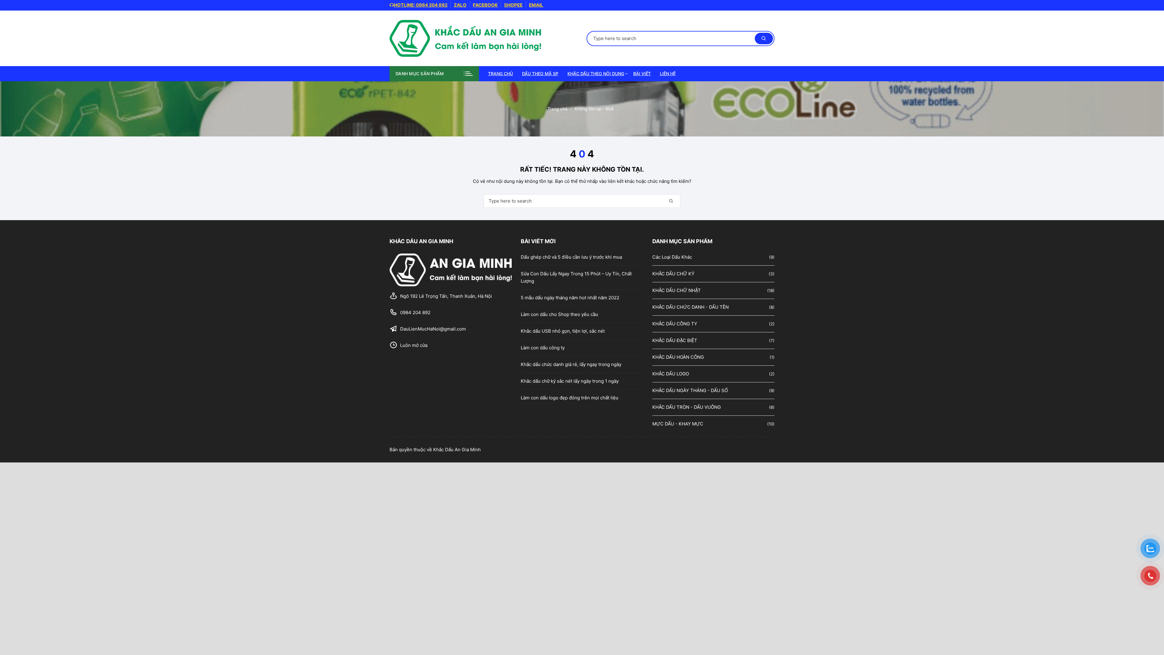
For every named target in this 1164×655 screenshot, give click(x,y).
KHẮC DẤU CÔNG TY (674, 324)
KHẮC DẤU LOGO (670, 374)
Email (536, 5)
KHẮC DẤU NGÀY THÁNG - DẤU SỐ (690, 390)
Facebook (485, 5)
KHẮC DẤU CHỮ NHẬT (676, 290)
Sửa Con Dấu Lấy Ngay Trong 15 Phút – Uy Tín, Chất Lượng (576, 277)
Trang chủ (500, 73)
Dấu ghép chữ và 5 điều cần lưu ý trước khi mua (571, 257)
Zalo (460, 5)
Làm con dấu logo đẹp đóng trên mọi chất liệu (569, 398)
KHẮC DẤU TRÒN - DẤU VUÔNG (686, 407)
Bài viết (642, 73)
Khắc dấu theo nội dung (595, 73)
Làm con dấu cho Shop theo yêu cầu (559, 314)
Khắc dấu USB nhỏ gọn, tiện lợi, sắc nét (563, 331)
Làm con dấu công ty (543, 348)
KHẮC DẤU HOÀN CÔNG (678, 357)
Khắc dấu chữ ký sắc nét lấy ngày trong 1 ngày (570, 381)
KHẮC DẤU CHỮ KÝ (673, 274)
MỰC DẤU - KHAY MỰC (677, 424)
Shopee (513, 5)
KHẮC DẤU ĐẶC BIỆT (674, 340)
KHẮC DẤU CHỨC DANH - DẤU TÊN (690, 307)
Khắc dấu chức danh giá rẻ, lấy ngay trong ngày (571, 364)
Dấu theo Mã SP (540, 73)
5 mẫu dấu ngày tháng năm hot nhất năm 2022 (570, 298)
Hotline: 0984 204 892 (420, 5)
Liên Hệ (668, 73)
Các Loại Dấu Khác (672, 257)
